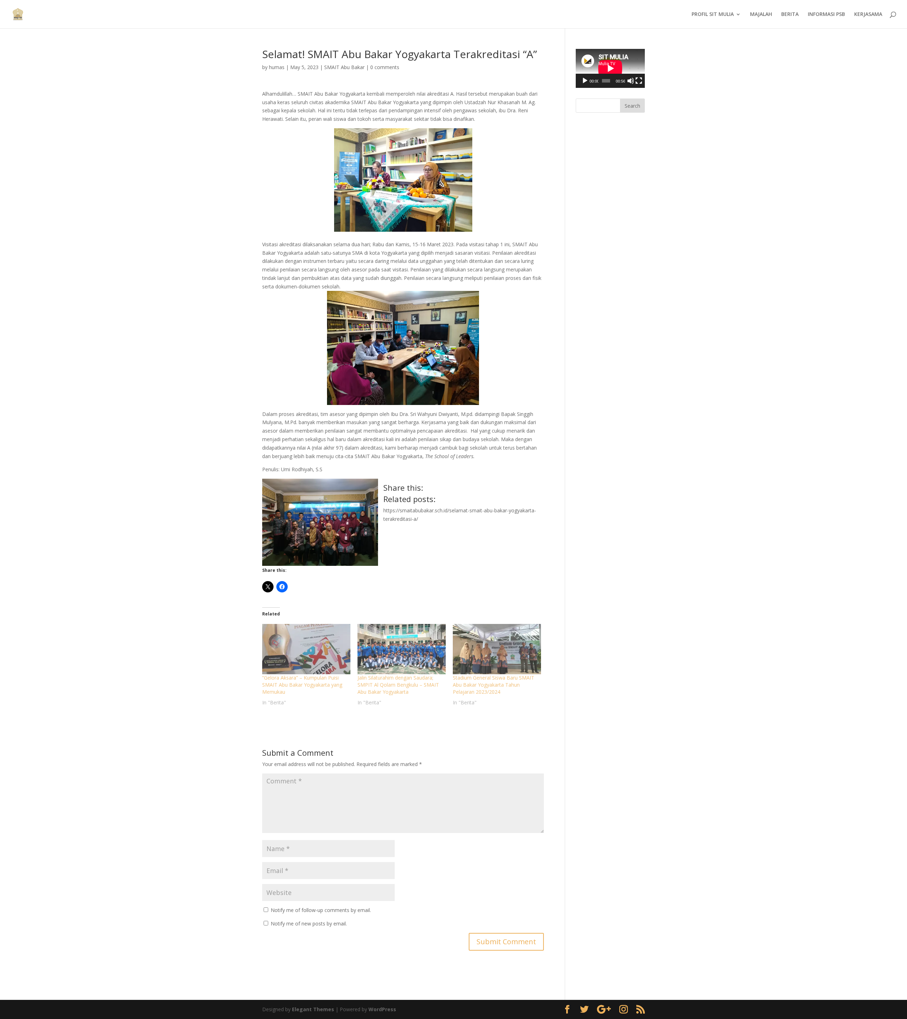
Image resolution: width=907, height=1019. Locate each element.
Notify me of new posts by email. (309, 923)
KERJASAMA (868, 14)
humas (277, 67)
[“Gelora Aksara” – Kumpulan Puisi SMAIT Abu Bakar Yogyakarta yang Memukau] (306, 649)
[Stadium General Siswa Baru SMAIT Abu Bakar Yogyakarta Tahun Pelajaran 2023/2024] (497, 649)
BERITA (790, 14)
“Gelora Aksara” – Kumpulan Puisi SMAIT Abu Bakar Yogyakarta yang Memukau (302, 684)
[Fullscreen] (638, 80)
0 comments (384, 67)
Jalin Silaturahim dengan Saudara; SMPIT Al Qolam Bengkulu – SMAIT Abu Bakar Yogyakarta (398, 684)
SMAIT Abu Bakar (344, 67)
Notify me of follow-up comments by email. (321, 910)
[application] (610, 68)
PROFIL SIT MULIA (713, 14)
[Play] (584, 80)
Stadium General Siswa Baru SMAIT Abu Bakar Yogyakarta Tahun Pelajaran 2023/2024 (493, 684)
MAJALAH (761, 14)
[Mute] (630, 80)
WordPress (382, 1009)
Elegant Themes (313, 1009)
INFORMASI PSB (826, 14)
